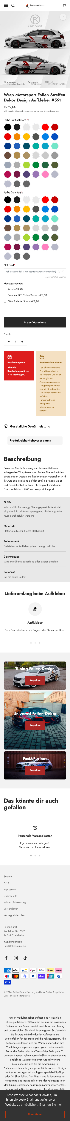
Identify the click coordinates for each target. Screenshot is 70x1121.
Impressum (10, 889)
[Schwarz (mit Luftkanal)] (8, 127)
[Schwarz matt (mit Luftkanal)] (17, 127)
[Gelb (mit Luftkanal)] (26, 137)
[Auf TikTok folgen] (25, 958)
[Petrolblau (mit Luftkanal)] (26, 146)
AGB (6, 883)
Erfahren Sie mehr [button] (51, 1104)
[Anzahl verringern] (8, 341)
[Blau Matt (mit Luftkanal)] (17, 146)
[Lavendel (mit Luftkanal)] (36, 174)
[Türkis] (36, 146)
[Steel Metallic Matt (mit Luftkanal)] (26, 184)
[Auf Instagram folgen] (15, 958)
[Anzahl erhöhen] (22, 341)
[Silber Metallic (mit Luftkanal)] (55, 174)
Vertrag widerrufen (14, 915)
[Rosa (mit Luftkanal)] (45, 174)
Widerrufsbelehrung (15, 902)
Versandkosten (22, 111)
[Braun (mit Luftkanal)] (8, 155)
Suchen (8, 876)
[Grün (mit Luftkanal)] (36, 165)
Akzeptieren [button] (35, 1114)
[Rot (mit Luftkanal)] (45, 127)
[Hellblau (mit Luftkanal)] (45, 137)
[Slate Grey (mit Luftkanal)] (8, 165)
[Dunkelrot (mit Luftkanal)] (55, 127)
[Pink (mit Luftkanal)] (8, 174)
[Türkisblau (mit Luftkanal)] (45, 146)
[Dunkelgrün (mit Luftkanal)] (45, 165)
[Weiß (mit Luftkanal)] (26, 127)
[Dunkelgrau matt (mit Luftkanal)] (17, 165)
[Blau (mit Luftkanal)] (55, 137)
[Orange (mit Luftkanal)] (17, 137)
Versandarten (11, 909)
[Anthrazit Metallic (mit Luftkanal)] (36, 137)
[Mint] (55, 146)
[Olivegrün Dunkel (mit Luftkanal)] (55, 165)
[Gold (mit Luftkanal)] (17, 155)
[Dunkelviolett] (26, 174)
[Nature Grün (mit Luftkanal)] (26, 165)
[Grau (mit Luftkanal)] (45, 155)
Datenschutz (10, 896)
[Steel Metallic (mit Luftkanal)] (17, 184)
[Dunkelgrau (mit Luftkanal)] (55, 155)
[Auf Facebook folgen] (6, 958)
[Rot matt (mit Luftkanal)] (8, 137)
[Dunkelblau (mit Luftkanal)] (8, 146)
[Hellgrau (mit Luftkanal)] (36, 155)
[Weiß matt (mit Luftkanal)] (36, 127)
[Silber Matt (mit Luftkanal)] (8, 184)
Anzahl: (8, 334)
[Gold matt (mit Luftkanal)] (26, 155)
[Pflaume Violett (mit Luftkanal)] (17, 174)
